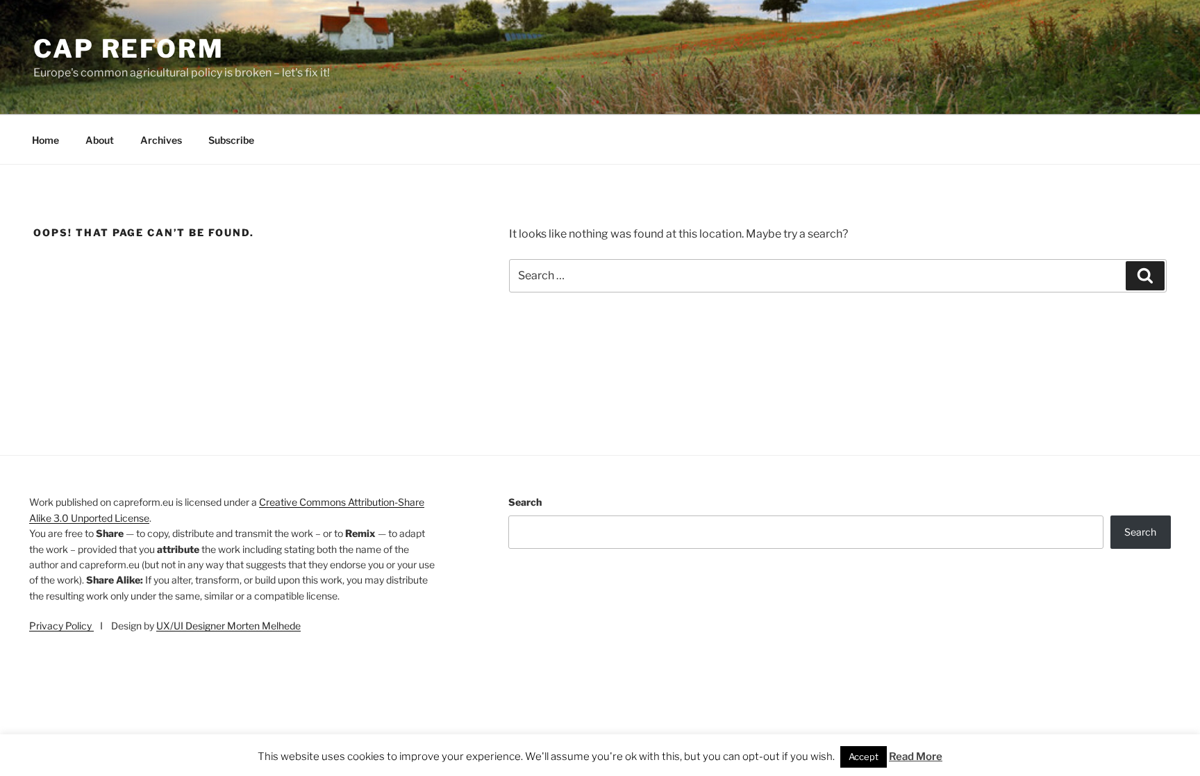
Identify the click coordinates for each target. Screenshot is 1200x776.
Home (45, 140)
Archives (161, 140)
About (99, 140)
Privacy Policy (61, 625)
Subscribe (231, 140)
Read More (915, 757)
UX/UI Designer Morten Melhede (228, 625)
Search (525, 502)
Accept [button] (863, 757)
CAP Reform (128, 48)
